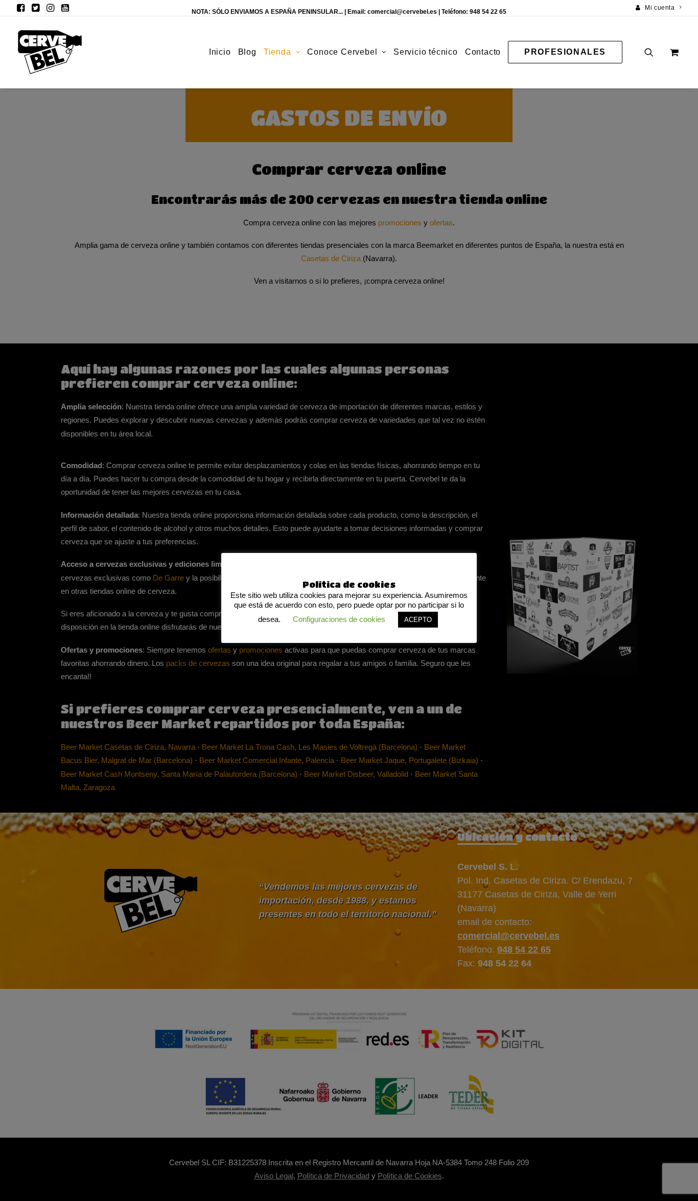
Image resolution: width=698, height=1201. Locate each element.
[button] (20, 7)
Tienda (277, 52)
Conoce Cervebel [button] (342, 52)
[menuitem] (658, 7)
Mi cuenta (659, 7)
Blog (247, 52)
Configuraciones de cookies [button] (339, 619)
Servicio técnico (425, 52)
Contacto (483, 52)
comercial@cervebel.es (402, 11)
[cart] (673, 52)
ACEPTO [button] (418, 619)
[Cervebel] (50, 52)
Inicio (220, 52)
